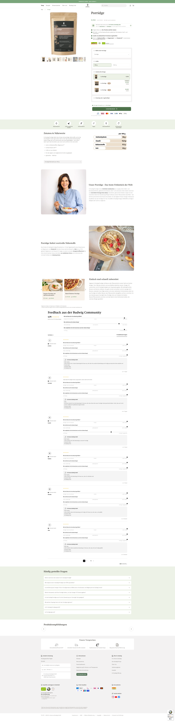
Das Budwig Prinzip (116, 661)
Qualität (114, 670)
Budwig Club (72, 5)
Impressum (75, 715)
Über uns (64, 5)
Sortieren (50, 335)
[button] (133, 5)
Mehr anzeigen (64, 205)
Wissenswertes (56, 5)
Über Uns (114, 664)
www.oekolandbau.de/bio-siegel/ (48, 697)
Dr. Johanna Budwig (116, 658)
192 (91, 560)
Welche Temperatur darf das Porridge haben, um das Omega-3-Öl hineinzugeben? (65, 592)
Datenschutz (107, 715)
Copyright (99, 715)
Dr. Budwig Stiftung (116, 673)
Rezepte (48, 5)
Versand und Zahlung (117, 715)
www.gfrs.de (44, 698)
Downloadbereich (80, 664)
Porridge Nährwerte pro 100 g (52, 161)
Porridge (48, 9)
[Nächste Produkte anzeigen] (131, 629)
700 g (95, 65)
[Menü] (173, 710)
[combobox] (114, 5)
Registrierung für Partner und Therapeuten (87, 667)
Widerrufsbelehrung (89, 715)
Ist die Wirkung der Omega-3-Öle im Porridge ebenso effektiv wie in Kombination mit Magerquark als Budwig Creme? (73, 587)
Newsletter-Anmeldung (82, 670)
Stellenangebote (116, 667)
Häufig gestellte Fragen (46, 658)
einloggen (109, 26)
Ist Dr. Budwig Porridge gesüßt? (52, 607)
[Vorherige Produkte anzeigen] (44, 629)
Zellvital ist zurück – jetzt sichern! (87, 1)
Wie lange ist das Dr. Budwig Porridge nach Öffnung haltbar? (60, 582)
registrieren (102, 26)
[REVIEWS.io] (87, 563)
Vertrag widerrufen (81, 674)
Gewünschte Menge (100, 72)
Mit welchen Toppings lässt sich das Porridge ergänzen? (58, 602)
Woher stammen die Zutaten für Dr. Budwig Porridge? (58, 577)
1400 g (115, 65)
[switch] (170, 719)
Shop (42, 5)
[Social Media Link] (113, 697)
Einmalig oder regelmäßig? (102, 98)
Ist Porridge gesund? (50, 612)
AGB (81, 715)
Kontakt (43, 661)
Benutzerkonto (80, 661)
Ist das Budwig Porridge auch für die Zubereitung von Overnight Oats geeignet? (64, 597)
